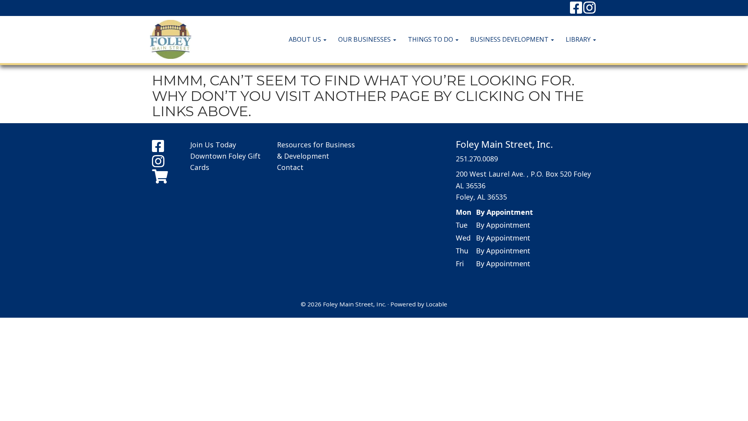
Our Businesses (365, 39)
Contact (290, 167)
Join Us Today (213, 144)
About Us (306, 39)
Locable (436, 304)
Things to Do (431, 39)
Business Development (510, 39)
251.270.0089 (477, 158)
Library (579, 39)
